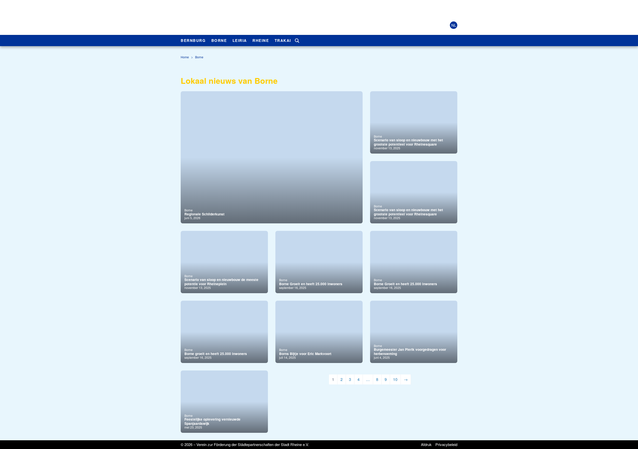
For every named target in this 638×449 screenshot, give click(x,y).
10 (395, 379)
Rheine (260, 40)
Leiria (240, 40)
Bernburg (193, 40)
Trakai (283, 40)
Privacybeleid (446, 444)
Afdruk (426, 444)
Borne (219, 40)
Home (185, 57)
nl (453, 25)
